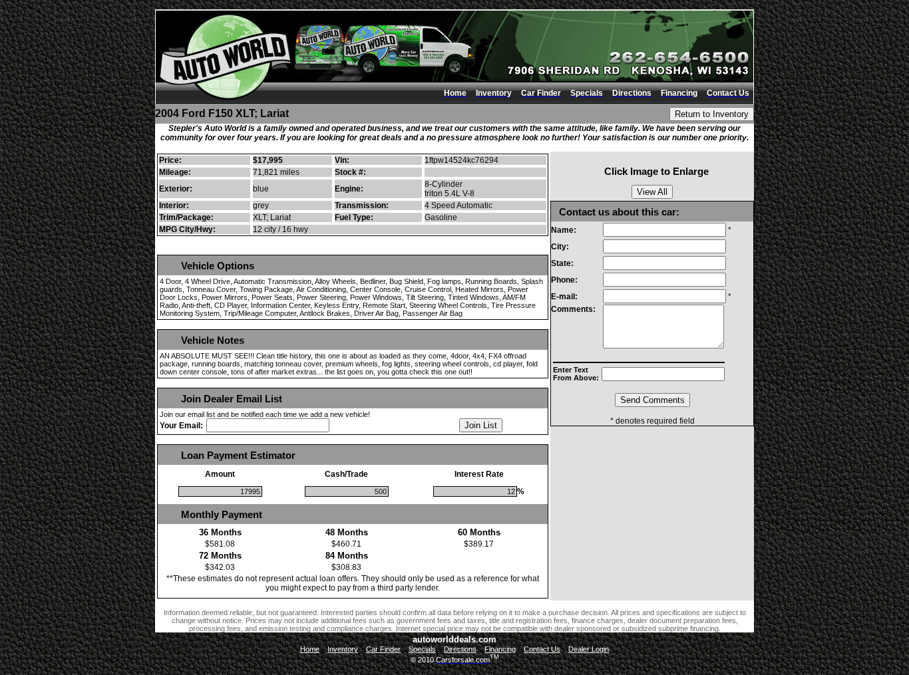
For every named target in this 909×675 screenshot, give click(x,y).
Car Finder (383, 649)
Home (309, 649)
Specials (422, 649)
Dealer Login (588, 649)
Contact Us (542, 649)
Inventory (342, 649)
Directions (460, 649)
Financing (500, 649)
